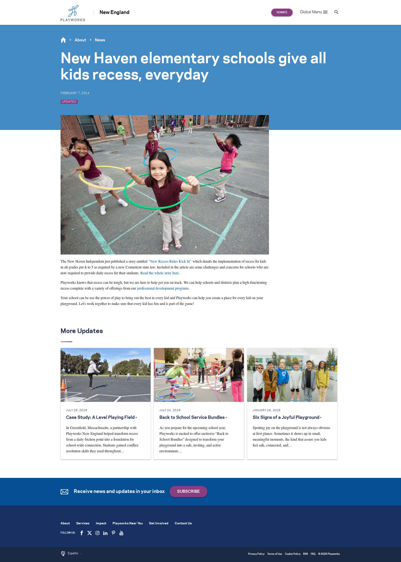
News (100, 40)
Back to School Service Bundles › (193, 418)
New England (114, 12)
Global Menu (311, 12)
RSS (305, 554)
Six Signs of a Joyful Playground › (287, 418)
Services (82, 523)
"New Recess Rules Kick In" (170, 261)
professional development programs (163, 288)
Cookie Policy (293, 554)
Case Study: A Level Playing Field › (101, 418)
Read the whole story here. (160, 272)
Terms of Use (274, 554)
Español (73, 553)
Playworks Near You (128, 523)
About (80, 40)
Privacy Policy (256, 554)
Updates (69, 101)
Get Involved (158, 523)
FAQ (313, 554)
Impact (101, 523)
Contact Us (183, 523)
